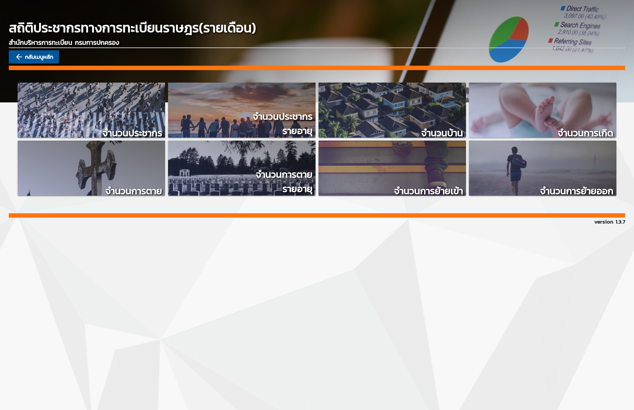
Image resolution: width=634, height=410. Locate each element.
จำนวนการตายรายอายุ (284, 181)
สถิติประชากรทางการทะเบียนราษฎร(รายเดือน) (132, 27)
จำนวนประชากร (132, 133)
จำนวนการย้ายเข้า (428, 191)
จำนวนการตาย (133, 191)
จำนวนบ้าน (442, 133)
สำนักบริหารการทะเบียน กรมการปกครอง (64, 42)
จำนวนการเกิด (585, 133)
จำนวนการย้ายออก (576, 191)
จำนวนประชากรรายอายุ (283, 123)
